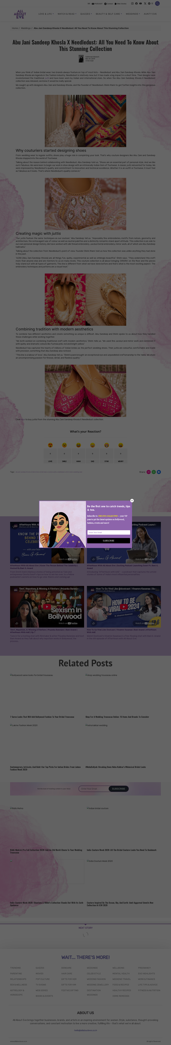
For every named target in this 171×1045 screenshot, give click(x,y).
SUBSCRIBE (108, 540)
